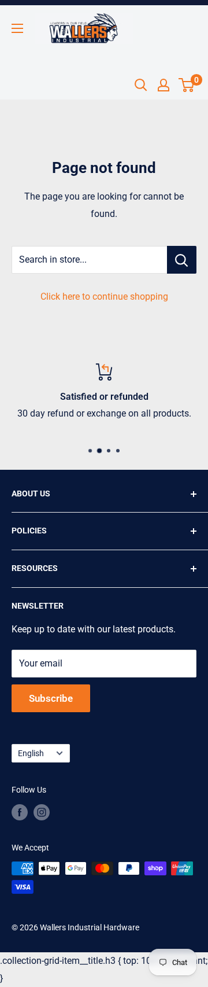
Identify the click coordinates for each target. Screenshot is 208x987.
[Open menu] (17, 28)
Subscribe (51, 698)
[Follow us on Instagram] (42, 812)
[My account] (163, 85)
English (31, 753)
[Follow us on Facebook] (20, 812)
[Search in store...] (181, 260)
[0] (187, 85)
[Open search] (141, 85)
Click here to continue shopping (104, 296)
